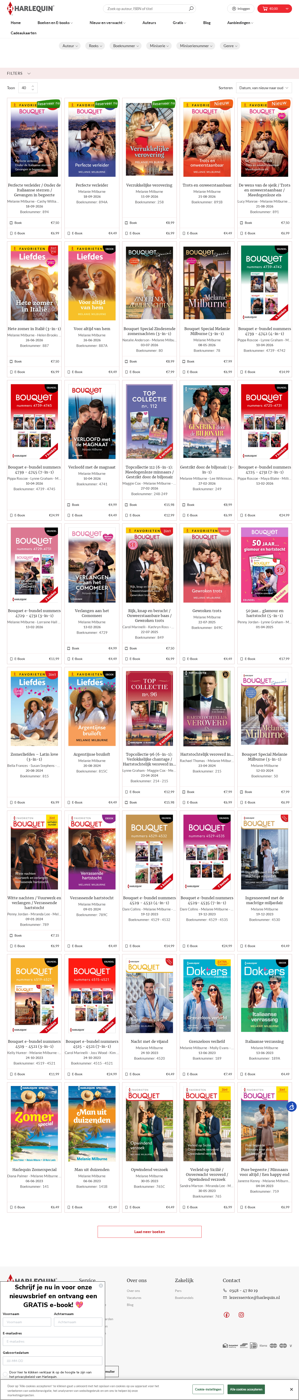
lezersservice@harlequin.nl (254, 1298)
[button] (70, 45)
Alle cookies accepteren (246, 1389)
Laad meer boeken (149, 1232)
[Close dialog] (101, 1285)
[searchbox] (149, 8)
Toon (11, 88)
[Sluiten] (291, 1389)
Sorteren (226, 88)
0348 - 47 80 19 (243, 1291)
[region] (149, 1389)
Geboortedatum (16, 1353)
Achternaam (64, 1314)
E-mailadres (12, 1333)
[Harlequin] (30, 9)
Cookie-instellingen (208, 1389)
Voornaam (11, 1314)
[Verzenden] (191, 8)
